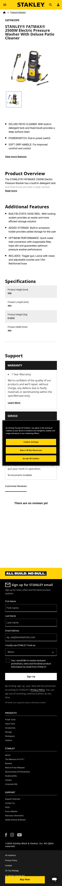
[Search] (50, 5)
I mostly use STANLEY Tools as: (20, 645)
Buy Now (25, 879)
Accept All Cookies (31, 458)
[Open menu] (5, 5)
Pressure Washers (18, 12)
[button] (6, 835)
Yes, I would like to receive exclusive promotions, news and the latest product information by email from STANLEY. (31, 663)
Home (4, 12)
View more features (16, 156)
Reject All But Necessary (31, 450)
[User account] (58, 5)
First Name (10, 601)
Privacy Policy (38, 689)
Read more (11, 190)
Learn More (14, 402)
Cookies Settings (31, 442)
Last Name (10, 616)
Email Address (12, 630)
